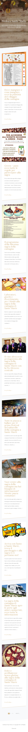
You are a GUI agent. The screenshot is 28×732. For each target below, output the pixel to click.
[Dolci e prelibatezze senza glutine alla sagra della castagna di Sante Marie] (14, 655)
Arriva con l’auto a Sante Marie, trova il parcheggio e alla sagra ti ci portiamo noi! (13, 549)
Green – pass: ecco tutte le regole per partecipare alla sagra (12, 170)
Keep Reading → (8, 119)
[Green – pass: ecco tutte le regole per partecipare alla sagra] (14, 144)
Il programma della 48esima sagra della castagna (11, 245)
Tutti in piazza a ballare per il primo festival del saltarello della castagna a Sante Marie (12, 426)
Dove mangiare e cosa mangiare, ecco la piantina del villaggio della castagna (13, 94)
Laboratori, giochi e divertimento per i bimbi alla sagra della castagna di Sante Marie (12, 301)
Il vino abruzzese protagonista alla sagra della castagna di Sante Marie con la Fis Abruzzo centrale (13, 363)
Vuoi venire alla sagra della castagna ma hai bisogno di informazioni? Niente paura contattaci (12, 488)
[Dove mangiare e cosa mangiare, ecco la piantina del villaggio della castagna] (14, 69)
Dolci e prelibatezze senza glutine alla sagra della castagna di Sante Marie (12, 676)
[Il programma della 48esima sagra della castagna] (14, 220)
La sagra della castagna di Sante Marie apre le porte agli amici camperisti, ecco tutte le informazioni (13, 607)
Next (17, 713)
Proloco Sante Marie (14, 21)
